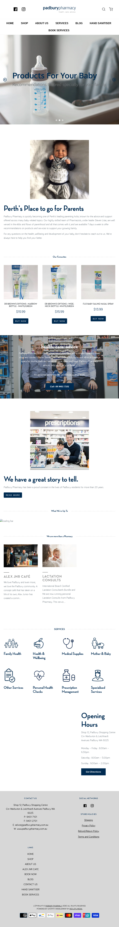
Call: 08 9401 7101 (59, 386)
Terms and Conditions (88, 837)
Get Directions (93, 772)
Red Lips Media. (76, 909)
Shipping (88, 820)
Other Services (13, 687)
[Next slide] (114, 80)
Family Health (12, 654)
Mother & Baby (101, 654)
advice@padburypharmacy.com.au (31, 825)
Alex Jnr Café (17, 576)
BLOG (79, 23)
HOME (10, 23)
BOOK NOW (30, 874)
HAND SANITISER (100, 23)
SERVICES (61, 23)
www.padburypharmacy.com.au (32, 829)
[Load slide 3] (62, 120)
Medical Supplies (72, 654)
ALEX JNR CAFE (30, 869)
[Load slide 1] (56, 120)
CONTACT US (30, 884)
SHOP (24, 23)
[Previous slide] (5, 80)
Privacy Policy (88, 825)
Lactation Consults (52, 578)
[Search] (103, 9)
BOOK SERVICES (58, 30)
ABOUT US (41, 23)
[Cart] (111, 9)
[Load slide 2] (59, 120)
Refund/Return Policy (88, 831)
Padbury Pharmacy (53, 906)
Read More (13, 495)
